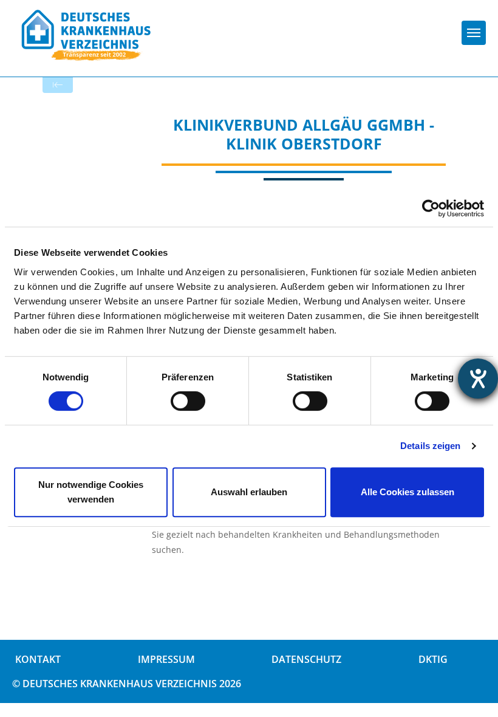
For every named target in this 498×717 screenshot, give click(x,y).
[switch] (188, 401)
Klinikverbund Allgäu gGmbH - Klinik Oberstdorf (303, 134)
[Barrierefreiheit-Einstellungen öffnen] (478, 378)
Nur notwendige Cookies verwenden (90, 491)
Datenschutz (306, 659)
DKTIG (433, 659)
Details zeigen (430, 446)
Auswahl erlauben (249, 492)
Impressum (166, 659)
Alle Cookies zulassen (407, 492)
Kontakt (38, 659)
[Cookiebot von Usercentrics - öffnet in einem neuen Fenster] (431, 208)
